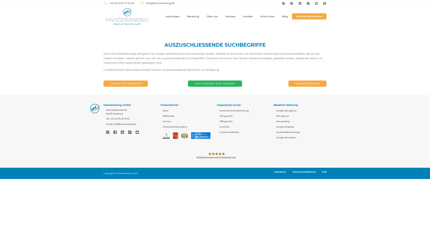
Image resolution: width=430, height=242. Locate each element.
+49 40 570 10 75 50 (121, 3)
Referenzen (168, 116)
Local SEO (224, 127)
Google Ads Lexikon (286, 137)
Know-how (267, 16)
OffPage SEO (225, 121)
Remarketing (283, 121)
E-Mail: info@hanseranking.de (121, 124)
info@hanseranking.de (160, 3)
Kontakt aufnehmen (309, 16)
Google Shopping (285, 127)
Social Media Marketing (288, 132)
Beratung (193, 16)
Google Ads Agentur (286, 110)
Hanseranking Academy (175, 127)
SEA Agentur (282, 116)
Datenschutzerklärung (304, 172)
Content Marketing (229, 132)
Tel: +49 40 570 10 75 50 (118, 118)
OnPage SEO (225, 116)
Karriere (230, 16)
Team (165, 110)
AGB (324, 172)
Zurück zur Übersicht (125, 83)
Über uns (212, 16)
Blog (285, 16)
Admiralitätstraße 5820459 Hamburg (116, 112)
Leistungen (172, 16)
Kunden (248, 16)
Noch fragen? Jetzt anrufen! (215, 83)
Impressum (280, 172)
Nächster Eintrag (307, 83)
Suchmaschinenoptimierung (234, 110)
